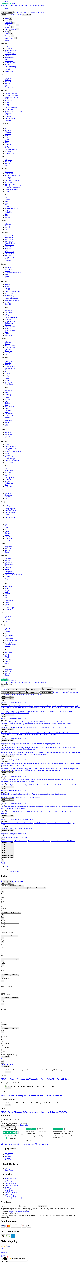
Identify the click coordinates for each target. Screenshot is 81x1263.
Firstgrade (8, 151)
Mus (6, 633)
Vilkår (3, 1249)
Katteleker (8, 567)
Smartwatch (8, 182)
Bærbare (7, 630)
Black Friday (9, 1170)
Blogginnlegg (9, 87)
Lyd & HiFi (8, 177)
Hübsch (7, 424)
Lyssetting (8, 377)
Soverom (7, 380)
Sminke (7, 286)
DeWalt (7, 533)
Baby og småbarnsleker (12, 95)
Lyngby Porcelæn (10, 396)
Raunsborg (8, 319)
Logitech (7, 207)
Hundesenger (9, 564)
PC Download (9, 252)
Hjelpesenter (9, 1153)
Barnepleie (8, 304)
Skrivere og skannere (11, 640)
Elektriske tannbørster (11, 299)
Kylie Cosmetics (10, 326)
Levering (7, 1154)
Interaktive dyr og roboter (13, 106)
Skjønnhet (8, 52)
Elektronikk (8, 48)
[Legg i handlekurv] (9, 1072)
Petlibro (7, 606)
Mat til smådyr (9, 573)
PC (6, 250)
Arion (6, 588)
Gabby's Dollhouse (11, 149)
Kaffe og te (8, 361)
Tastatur (7, 631)
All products (8, 78)
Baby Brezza (9, 470)
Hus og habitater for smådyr (13, 574)
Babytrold (8, 474)
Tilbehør (7, 191)
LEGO (7, 127)
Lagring (7, 373)
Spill (6, 99)
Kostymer (8, 120)
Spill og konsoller (10, 50)
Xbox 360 (8, 248)
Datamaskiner (9, 61)
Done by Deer (9, 478)
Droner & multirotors (11, 189)
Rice (6, 485)
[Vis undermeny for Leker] (10, 21)
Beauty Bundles (10, 347)
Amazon (7, 217)
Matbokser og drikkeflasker (13, 111)
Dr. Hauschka (9, 323)
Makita (7, 535)
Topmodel (8, 139)
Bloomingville (9, 406)
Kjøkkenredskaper (10, 368)
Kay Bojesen (9, 413)
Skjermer (7, 637)
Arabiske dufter (9, 345)
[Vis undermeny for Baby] (9, 31)
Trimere (7, 302)
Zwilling (7, 403)
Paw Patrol (8, 148)
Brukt (6, 274)
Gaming (7, 628)
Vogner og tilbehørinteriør (13, 451)
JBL (6, 205)
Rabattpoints (9, 1160)
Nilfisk (7, 528)
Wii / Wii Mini (9, 257)
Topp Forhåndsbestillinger (13, 272)
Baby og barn (9, 1191)
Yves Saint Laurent (11, 316)
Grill (6, 505)
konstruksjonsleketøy (11, 93)
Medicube (8, 328)
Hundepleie (8, 562)
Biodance (8, 325)
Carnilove (8, 599)
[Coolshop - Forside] (29, 12)
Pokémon (8, 132)
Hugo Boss (8, 312)
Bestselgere (8, 81)
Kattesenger (8, 571)
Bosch (7, 531)
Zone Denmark (9, 394)
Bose (6, 215)
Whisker (7, 604)
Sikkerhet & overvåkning (12, 188)
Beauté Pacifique (10, 321)
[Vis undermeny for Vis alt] (10, 18)
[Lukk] (2, 686)
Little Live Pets (9, 153)
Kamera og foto (10, 184)
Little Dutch (8, 144)
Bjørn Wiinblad (9, 420)
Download (8, 276)
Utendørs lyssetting (11, 512)
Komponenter (9, 639)
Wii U (6, 259)
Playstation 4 (9, 238)
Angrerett (8, 1156)
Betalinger (8, 1158)
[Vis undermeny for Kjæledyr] (12, 36)
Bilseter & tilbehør (10, 446)
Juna (6, 412)
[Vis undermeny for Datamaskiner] (15, 38)
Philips (7, 210)
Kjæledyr (8, 59)
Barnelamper (9, 462)
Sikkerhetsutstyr (10, 459)
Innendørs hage (9, 382)
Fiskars (7, 408)
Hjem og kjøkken (10, 54)
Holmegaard (8, 410)
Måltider (7, 444)
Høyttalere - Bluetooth (12, 180)
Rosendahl (8, 417)
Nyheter (7, 83)
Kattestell (8, 569)
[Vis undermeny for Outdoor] (11, 34)
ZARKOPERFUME (11, 318)
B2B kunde (8, 9)
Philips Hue (8, 212)
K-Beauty (8, 344)
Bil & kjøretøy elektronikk (13, 186)
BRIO (7, 142)
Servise (7, 370)
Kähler (7, 426)
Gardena (7, 526)
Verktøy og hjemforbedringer (14, 1198)
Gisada (7, 333)
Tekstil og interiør (10, 448)
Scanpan (7, 399)
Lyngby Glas (9, 415)
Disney (7, 137)
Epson (7, 654)
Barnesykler (8, 100)
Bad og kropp (9, 293)
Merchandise (9, 71)
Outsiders (8, 134)
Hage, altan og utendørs (12, 1185)
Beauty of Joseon (10, 330)
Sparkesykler (9, 109)
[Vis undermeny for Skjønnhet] (12, 27)
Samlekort (8, 113)
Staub (6, 405)
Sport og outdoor (10, 57)
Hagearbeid (8, 507)
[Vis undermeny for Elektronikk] (13, 23)
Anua (6, 332)
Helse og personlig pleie (12, 68)
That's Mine (8, 486)
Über (6, 597)
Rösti (6, 392)
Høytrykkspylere (10, 509)
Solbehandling (9, 295)
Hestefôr (7, 576)
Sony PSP (8, 260)
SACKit (7, 422)
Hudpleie (7, 290)
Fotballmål (8, 104)
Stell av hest (8, 578)
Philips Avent (9, 483)
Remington (8, 335)
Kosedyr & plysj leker (11, 97)
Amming (7, 450)
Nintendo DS (9, 255)
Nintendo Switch (10, 243)
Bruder (7, 141)
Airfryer (7, 364)
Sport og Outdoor (10, 1196)
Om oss (7, 1168)
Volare (7, 135)
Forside (3, 863)
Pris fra (3, 920)
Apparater (8, 363)
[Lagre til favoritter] (6, 1072)
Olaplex (7, 314)
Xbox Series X (9, 245)
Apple (7, 203)
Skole (6, 115)
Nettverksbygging (10, 644)
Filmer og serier (10, 62)
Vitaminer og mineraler (12, 300)
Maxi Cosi (8, 481)
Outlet (7, 85)
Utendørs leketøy (10, 118)
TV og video (9, 173)
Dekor (7, 375)
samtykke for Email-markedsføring (19, 1212)
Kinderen (8, 55)
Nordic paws (9, 600)
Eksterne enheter (10, 642)
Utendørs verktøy (10, 516)
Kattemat (7, 566)
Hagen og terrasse (10, 66)
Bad (6, 371)
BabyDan (8, 472)
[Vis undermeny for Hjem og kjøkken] (17, 29)
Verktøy (7, 64)
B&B (6, 595)
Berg (6, 146)
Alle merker (8, 198)
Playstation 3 (9, 239)
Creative (7, 661)
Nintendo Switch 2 (10, 241)
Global (7, 401)
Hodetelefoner (9, 635)
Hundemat (8, 559)
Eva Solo (7, 540)
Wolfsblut (8, 609)
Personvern (4, 1252)
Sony (6, 214)
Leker (6, 47)
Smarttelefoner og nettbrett (13, 175)
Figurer (7, 102)
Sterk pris (8, 80)
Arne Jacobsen (9, 419)
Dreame (7, 199)
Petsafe (7, 602)
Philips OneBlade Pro (11, 208)
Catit (6, 592)
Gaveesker (8, 349)
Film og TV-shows (10, 1189)
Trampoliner (8, 116)
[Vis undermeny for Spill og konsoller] (17, 25)
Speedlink (8, 659)
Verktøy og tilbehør (11, 297)
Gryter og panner (10, 366)
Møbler (7, 379)
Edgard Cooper (9, 608)
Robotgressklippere (11, 510)
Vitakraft (7, 593)
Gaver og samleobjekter (12, 460)
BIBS (6, 476)
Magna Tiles (8, 130)
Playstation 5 (9, 236)
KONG (7, 590)
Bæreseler (8, 455)
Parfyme (7, 284)
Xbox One (8, 246)
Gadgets (7, 69)
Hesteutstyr (8, 580)
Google (7, 656)
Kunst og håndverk (11, 108)
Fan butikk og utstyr (11, 1192)
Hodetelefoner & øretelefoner (14, 179)
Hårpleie (7, 288)
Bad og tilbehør (9, 457)
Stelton (7, 398)
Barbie (7, 128)
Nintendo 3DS (9, 253)
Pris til (3, 924)
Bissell (7, 201)
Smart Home (9, 172)
